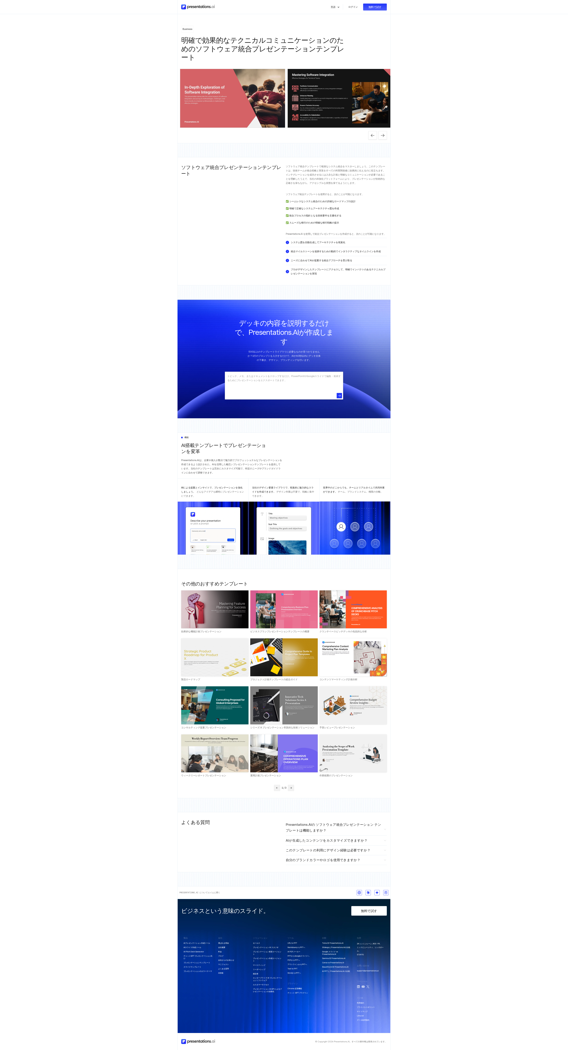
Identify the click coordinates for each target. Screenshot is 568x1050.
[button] (335, 7)
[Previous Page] (277, 788)
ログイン (353, 6)
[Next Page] (291, 788)
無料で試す (374, 7)
